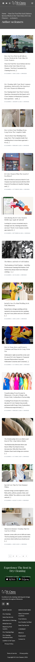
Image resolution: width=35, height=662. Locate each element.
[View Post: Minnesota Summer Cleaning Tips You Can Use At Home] (17, 517)
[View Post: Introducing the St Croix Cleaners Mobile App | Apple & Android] (17, 206)
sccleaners (7, 73)
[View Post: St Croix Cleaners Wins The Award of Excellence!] (17, 162)
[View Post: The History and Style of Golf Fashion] (17, 249)
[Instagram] (9, 3)
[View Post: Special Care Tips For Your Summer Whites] (17, 473)
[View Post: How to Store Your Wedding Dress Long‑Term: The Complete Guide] (17, 118)
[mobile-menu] (31, 3)
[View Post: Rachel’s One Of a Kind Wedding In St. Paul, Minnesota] (17, 291)
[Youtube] (6, 3)
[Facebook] (3, 3)
